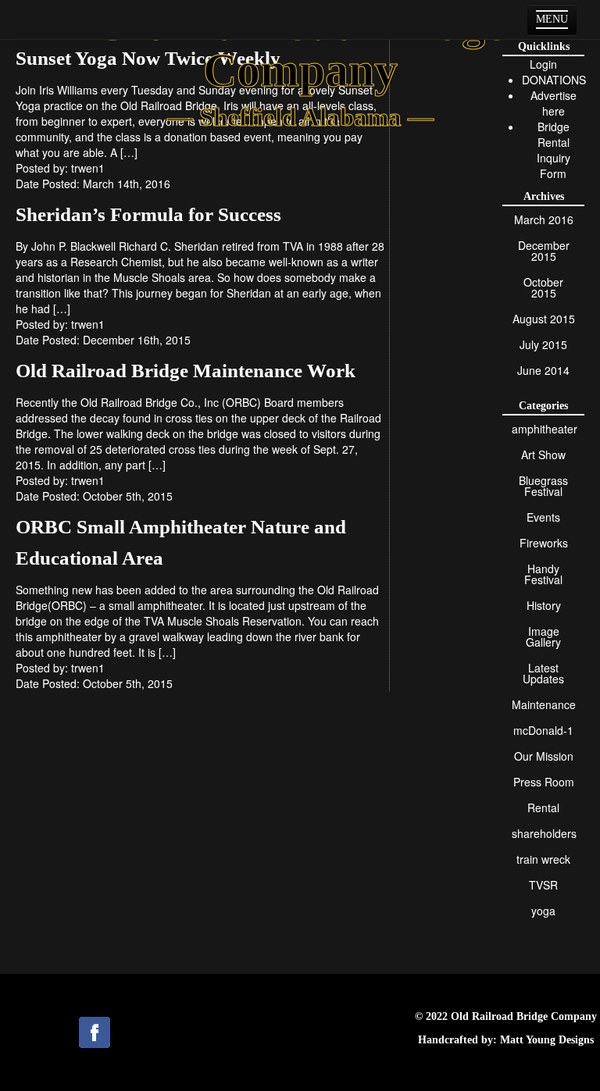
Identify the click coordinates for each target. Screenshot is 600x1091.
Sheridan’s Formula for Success (148, 214)
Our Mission (543, 756)
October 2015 (543, 287)
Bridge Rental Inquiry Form (553, 150)
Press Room (543, 782)
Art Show (543, 454)
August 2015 (543, 318)
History (544, 605)
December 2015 (544, 250)
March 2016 (543, 219)
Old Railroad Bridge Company (524, 1016)
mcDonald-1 (543, 730)
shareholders (544, 833)
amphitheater (544, 429)
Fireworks (544, 543)
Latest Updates (543, 673)
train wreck (543, 859)
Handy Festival (543, 574)
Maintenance (544, 704)
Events (543, 517)
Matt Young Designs (547, 1040)
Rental (543, 807)
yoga (543, 910)
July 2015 (543, 344)
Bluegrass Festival (543, 485)
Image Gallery (543, 636)
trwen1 (88, 168)
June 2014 (543, 370)
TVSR (543, 885)
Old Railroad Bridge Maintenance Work (185, 370)
